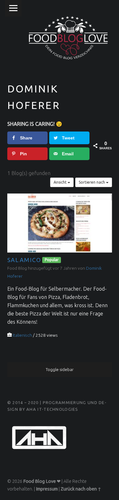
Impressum (47, 488)
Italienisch (22, 335)
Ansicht (61, 182)
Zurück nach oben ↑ (81, 488)
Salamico (24, 259)
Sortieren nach (92, 182)
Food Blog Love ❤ (42, 481)
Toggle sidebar (60, 369)
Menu (13, 8)
